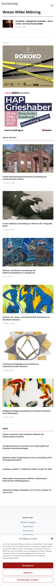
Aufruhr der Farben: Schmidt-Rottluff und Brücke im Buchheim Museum (26, 318)
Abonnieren (28, 526)
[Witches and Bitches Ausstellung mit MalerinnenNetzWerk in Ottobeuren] (28, 265)
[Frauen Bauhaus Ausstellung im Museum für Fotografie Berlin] (28, 218)
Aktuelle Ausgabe (28, 522)
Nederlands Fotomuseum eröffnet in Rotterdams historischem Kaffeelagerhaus (25, 479)
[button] (52, 538)
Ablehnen (28, 572)
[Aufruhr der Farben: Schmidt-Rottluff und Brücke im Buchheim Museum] (28, 311)
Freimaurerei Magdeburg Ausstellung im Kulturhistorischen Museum (21, 365)
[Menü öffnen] (52, 5)
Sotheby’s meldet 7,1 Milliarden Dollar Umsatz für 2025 (27, 469)
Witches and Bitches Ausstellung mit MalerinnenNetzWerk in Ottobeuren (19, 271)
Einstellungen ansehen (28, 579)
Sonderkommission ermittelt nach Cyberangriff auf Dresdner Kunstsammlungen (26, 447)
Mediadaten (28, 534)
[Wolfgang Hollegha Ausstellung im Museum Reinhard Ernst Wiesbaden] (28, 405)
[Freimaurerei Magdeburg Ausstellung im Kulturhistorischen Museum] (28, 358)
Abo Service (28, 530)
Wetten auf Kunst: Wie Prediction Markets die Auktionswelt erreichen (23, 435)
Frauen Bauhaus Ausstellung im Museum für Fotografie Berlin (27, 224)
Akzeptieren (28, 565)
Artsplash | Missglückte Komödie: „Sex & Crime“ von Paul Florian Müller (34, 22)
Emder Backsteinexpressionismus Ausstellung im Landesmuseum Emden (25, 177)
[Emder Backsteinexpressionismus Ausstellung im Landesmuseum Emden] (28, 171)
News (5, 428)
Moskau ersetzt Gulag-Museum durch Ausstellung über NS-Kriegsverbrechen (27, 458)
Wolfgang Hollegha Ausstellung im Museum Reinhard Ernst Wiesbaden (26, 412)
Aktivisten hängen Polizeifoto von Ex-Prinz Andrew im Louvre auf (27, 491)
